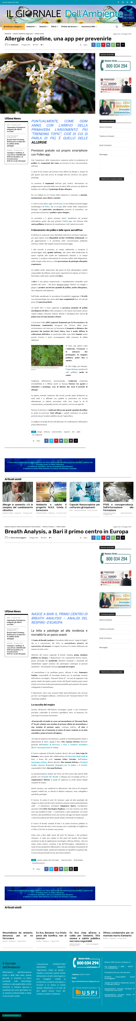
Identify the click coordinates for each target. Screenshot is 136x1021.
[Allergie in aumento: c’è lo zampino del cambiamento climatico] (18, 492)
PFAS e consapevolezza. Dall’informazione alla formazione (118, 507)
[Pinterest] (103, 45)
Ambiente (8, 33)
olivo (73, 432)
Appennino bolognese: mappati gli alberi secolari (16, 129)
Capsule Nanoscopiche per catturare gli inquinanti (85, 506)
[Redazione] (6, 44)
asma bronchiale (57, 432)
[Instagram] (123, 2)
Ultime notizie (39, 33)
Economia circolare (12, 136)
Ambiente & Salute (8, 513)
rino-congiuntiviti (37, 435)
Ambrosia (47, 432)
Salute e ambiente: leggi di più (23, 33)
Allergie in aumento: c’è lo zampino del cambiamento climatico (18, 507)
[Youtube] (131, 2)
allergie (39, 432)
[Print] (118, 45)
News (71, 510)
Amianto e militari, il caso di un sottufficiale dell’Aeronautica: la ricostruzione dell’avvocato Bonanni (16, 156)
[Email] (123, 45)
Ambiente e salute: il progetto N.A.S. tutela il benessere (51, 507)
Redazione (14, 44)
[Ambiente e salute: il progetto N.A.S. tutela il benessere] (51, 492)
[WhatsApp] (113, 45)
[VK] (108, 45)
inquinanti (67, 432)
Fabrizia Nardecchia (80, 510)
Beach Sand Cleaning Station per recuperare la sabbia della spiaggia (16, 142)
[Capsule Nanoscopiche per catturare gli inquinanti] (85, 492)
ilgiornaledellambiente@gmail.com (85, 981)
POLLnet (58, 203)
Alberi (8, 124)
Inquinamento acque (109, 513)
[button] (116, 26)
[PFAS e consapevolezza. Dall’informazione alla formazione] (118, 492)
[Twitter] (127, 2)
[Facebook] (118, 2)
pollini (78, 432)
